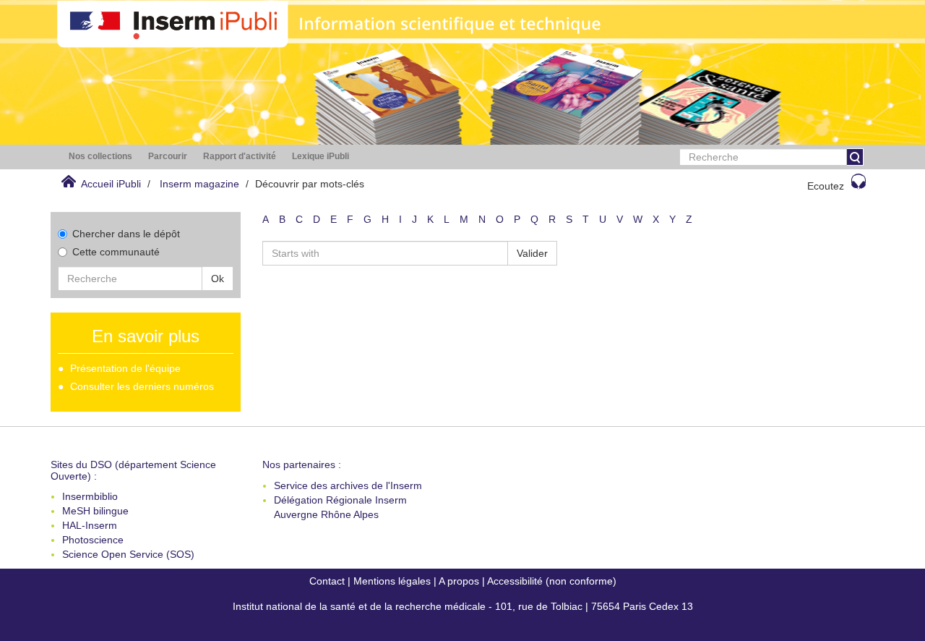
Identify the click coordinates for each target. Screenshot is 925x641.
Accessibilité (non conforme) (551, 581)
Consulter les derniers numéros (142, 386)
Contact (327, 581)
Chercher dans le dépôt (126, 233)
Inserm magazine (199, 184)
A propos (459, 581)
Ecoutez (825, 186)
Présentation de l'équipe (125, 368)
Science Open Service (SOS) (128, 554)
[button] (100, 157)
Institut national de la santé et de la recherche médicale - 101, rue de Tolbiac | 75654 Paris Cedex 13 (463, 606)
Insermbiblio (90, 496)
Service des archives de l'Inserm (348, 485)
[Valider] (855, 157)
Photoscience (93, 540)
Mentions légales (392, 581)
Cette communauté (116, 252)
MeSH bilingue (95, 511)
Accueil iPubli (111, 184)
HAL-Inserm (89, 525)
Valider (532, 253)
